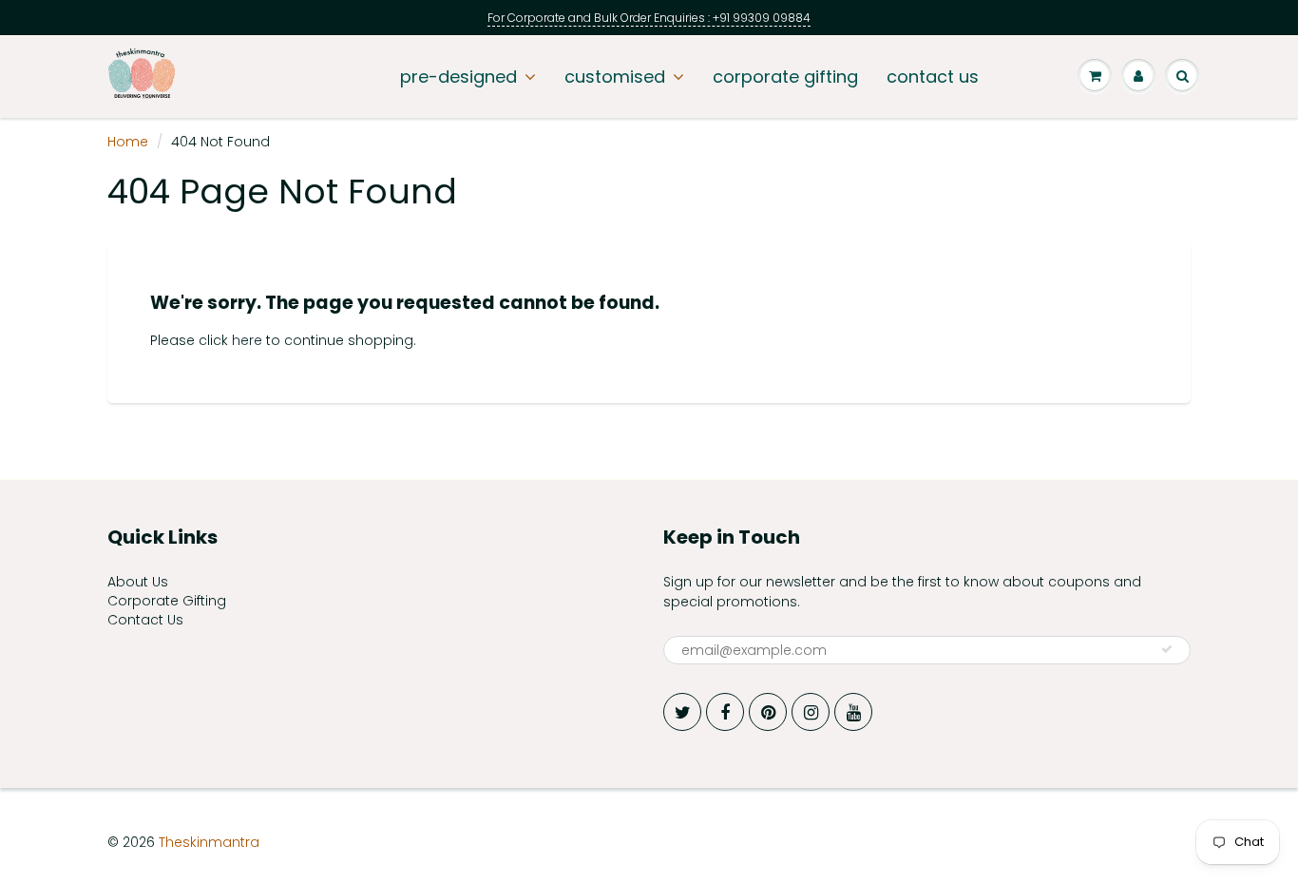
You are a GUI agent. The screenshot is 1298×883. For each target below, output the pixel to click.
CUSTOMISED (614, 76)
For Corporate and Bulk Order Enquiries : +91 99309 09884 (649, 18)
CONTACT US (933, 76)
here (247, 340)
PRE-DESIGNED (458, 76)
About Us (137, 581)
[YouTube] (853, 712)
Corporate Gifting (166, 600)
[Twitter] (682, 712)
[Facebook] (725, 712)
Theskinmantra (209, 842)
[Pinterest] (768, 712)
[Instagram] (811, 712)
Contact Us (145, 619)
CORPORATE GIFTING (785, 76)
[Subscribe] (1167, 649)
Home (127, 141)
